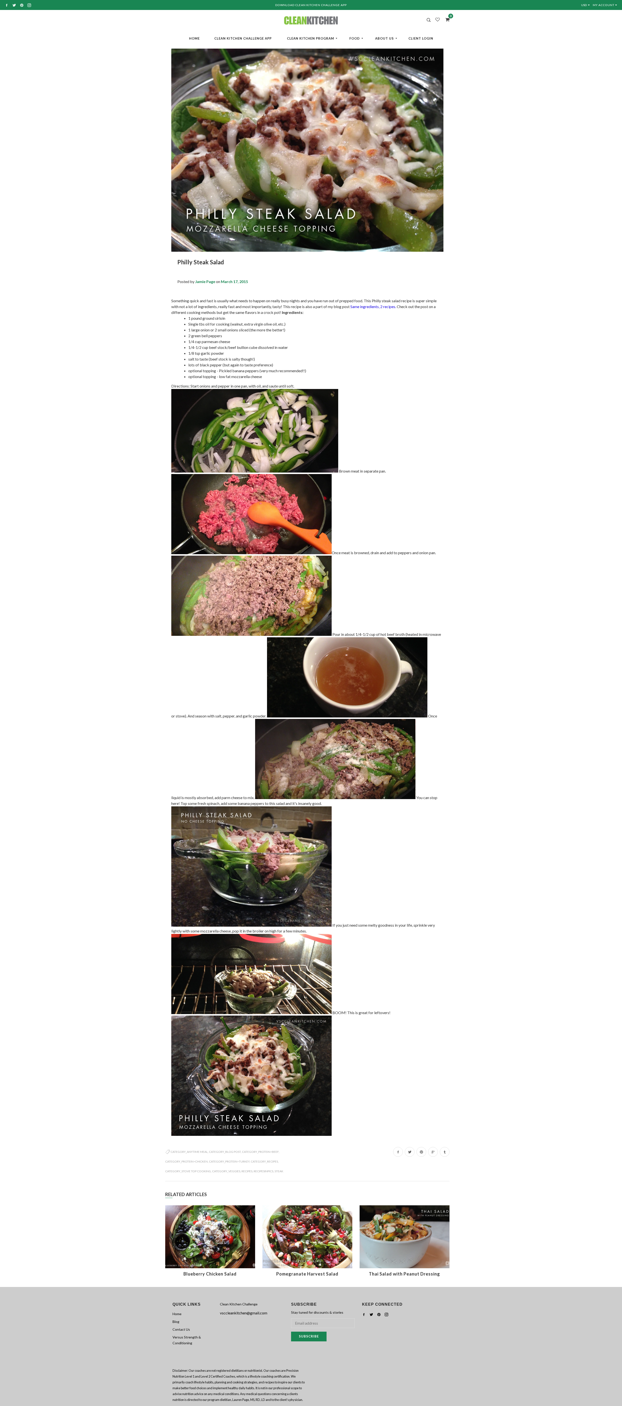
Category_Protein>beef (260, 1152)
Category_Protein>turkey (229, 1161)
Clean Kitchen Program (310, 38)
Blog (176, 1322)
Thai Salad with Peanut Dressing (404, 1274)
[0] (445, 19)
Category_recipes (264, 1161)
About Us (384, 38)
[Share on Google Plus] (433, 1152)
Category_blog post (225, 1152)
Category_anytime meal (189, 1152)
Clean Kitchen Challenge (239, 1304)
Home (194, 38)
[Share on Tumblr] (444, 1152)
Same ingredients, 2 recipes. (373, 306)
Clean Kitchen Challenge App (243, 38)
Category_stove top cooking (188, 1171)
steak (279, 1171)
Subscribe (309, 1336)
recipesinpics (263, 1171)
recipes (247, 1171)
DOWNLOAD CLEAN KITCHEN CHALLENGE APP (311, 5)
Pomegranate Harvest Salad (307, 1274)
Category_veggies (226, 1171)
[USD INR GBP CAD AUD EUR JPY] (586, 5)
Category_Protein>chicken (186, 1161)
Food (354, 38)
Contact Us (181, 1329)
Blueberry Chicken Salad (210, 1274)
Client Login (420, 38)
